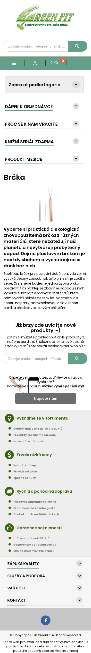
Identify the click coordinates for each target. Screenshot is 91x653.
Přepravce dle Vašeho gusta (34, 508)
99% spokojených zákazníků (34, 551)
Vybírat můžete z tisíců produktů (38, 429)
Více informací (66, 651)
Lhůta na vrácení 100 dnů (31, 538)
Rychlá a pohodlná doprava (44, 491)
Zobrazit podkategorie (34, 85)
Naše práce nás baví (28, 441)
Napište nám (45, 398)
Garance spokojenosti (39, 528)
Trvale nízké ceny (34, 455)
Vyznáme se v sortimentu (42, 418)
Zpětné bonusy (24, 478)
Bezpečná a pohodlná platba (34, 545)
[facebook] (45, 620)
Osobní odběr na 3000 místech (36, 514)
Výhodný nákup (24, 465)
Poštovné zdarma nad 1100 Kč (34, 502)
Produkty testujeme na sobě (34, 435)
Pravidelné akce (25, 471)
